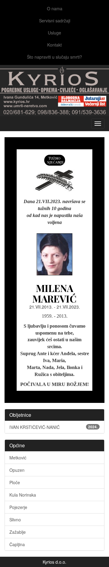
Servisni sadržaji (54, 21)
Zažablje (17, 532)
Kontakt (54, 45)
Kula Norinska (22, 495)
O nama (54, 8)
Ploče (14, 482)
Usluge (54, 33)
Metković (17, 458)
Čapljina (17, 544)
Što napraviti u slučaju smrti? (54, 57)
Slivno (15, 520)
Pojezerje (18, 507)
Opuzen (17, 470)
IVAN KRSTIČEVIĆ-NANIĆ (53, 427)
